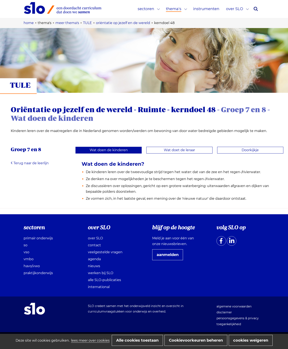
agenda (94, 259)
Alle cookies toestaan (137, 340)
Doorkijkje (250, 150)
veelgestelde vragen (105, 252)
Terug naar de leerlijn (31, 163)
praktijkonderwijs (38, 273)
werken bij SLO (100, 273)
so (25, 245)
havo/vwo (32, 266)
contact (94, 245)
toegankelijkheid (229, 324)
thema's (173, 9)
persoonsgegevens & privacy (238, 318)
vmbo (29, 259)
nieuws (94, 266)
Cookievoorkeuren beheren (196, 340)
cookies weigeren (250, 340)
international (99, 287)
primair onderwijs (38, 238)
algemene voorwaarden (234, 306)
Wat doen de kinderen (109, 150)
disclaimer (224, 312)
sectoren (146, 9)
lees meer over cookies (90, 340)
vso (26, 252)
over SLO (234, 9)
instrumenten (206, 9)
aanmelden (169, 256)
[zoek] (256, 9)
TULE (20, 85)
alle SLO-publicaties (104, 280)
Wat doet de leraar (179, 150)
